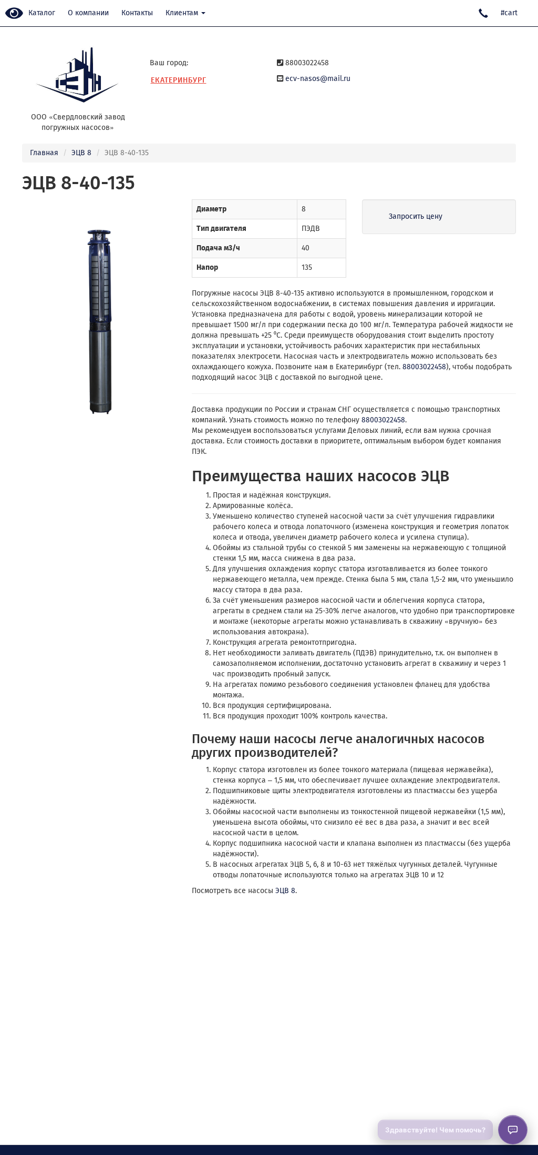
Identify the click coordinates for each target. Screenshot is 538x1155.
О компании (88, 12)
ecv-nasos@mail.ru (317, 78)
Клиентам (182, 12)
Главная (44, 152)
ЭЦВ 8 (81, 152)
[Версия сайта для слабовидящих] (14, 14)
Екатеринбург (178, 80)
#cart (509, 12)
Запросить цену (415, 216)
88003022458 (424, 366)
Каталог (41, 12)
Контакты (137, 12)
